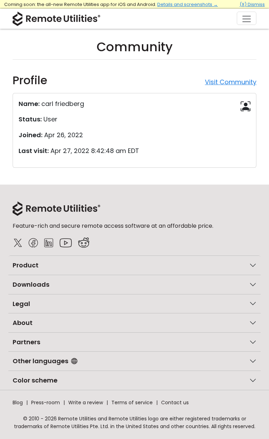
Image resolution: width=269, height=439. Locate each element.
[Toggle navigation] (246, 18)
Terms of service (132, 402)
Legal (21, 303)
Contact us (175, 402)
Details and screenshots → (187, 4)
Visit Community (230, 82)
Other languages (40, 361)
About (23, 322)
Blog (18, 402)
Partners (26, 342)
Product (26, 265)
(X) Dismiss (252, 4)
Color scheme (35, 380)
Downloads (31, 284)
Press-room (45, 402)
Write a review (85, 402)
